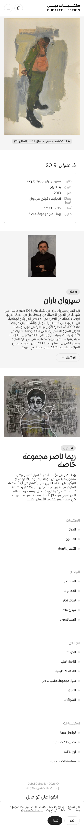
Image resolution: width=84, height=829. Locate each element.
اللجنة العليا (70, 661)
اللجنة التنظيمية (67, 671)
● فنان (73, 292)
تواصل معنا (70, 732)
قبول (55, 820)
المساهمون (70, 619)
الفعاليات (72, 591)
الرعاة (74, 529)
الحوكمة (72, 652)
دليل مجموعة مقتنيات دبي (61, 681)
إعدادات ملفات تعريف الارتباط (42, 788)
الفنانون (73, 539)
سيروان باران (53, 181)
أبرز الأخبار (72, 751)
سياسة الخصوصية (65, 761)
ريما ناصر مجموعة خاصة (45, 214)
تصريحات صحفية (66, 742)
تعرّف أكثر (71, 600)
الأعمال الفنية (69, 548)
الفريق (74, 690)
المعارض (72, 581)
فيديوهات (71, 610)
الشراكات (72, 700)
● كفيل (68, 448)
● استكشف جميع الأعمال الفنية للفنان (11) (42, 141)
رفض (72, 820)
